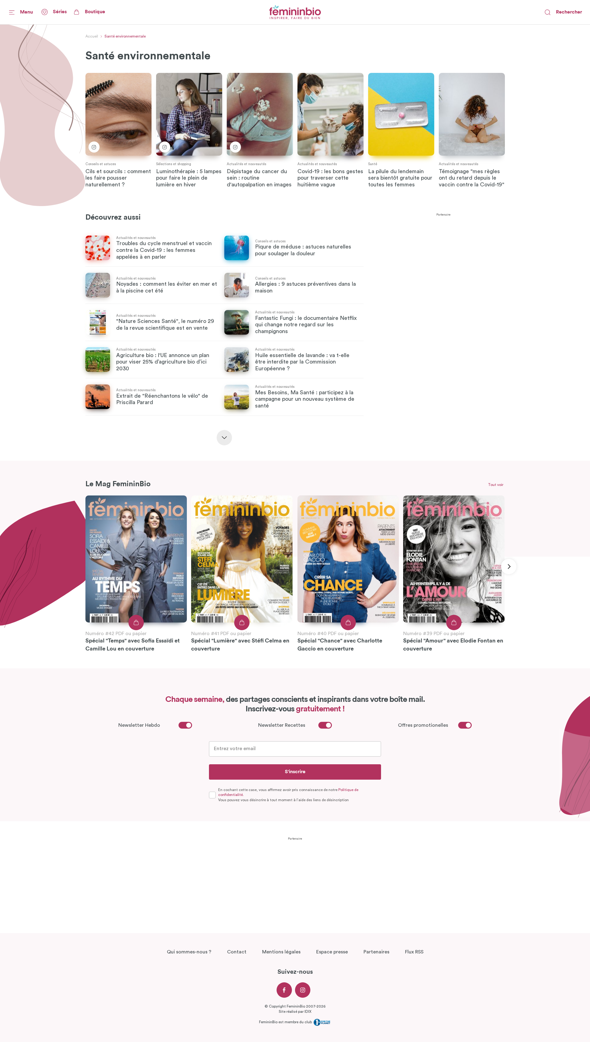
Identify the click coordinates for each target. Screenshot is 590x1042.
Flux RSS (414, 951)
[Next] (508, 566)
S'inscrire (295, 771)
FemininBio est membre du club (286, 1022)
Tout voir (495, 485)
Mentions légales (281, 951)
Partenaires (376, 951)
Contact (236, 951)
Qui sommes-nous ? (189, 951)
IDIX (308, 1011)
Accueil (91, 36)
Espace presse (332, 951)
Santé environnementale (125, 36)
